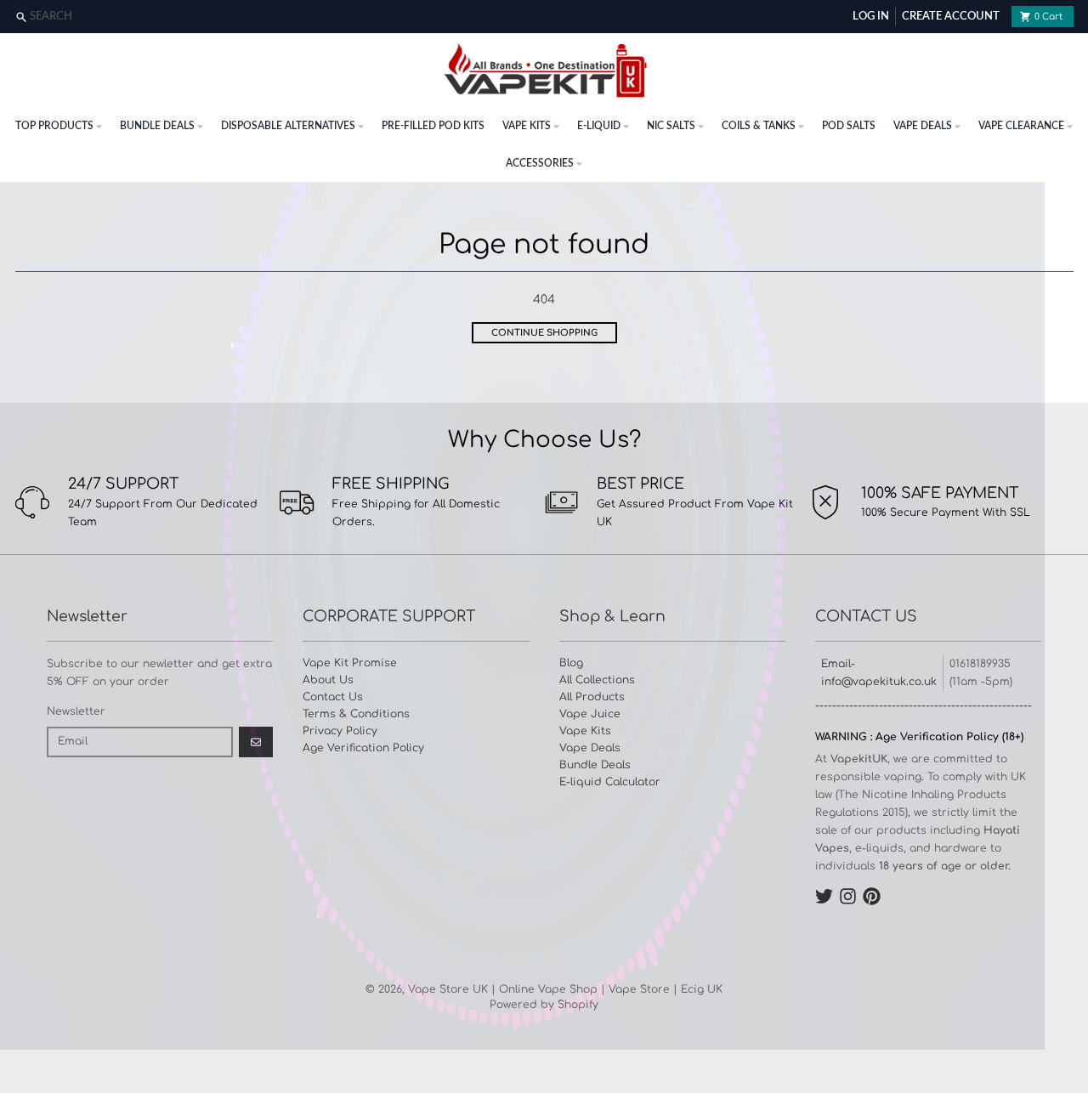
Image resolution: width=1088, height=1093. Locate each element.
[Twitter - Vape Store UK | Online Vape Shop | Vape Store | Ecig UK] (824, 896)
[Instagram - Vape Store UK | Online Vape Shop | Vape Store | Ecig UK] (848, 896)
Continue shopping (544, 332)
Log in (871, 16)
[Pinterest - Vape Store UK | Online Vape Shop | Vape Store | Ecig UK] (872, 896)
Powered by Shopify (544, 1005)
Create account (951, 16)
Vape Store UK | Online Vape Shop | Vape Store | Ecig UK (565, 989)
